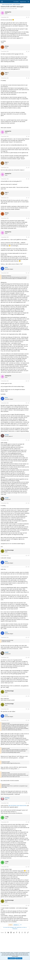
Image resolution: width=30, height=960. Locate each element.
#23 (28, 822)
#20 (28, 709)
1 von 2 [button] (10, 924)
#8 (28, 218)
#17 (28, 637)
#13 (28, 440)
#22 (28, 803)
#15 (28, 555)
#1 (28, 17)
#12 (28, 403)
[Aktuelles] (28, 1)
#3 (28, 78)
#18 (28, 657)
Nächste (16, 924)
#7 (28, 197)
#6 (28, 178)
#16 (28, 566)
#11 (28, 381)
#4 (28, 136)
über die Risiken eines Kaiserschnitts (17, 805)
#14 (28, 503)
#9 (28, 237)
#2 (28, 51)
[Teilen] (27, 17)
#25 (28, 905)
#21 (28, 720)
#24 (28, 866)
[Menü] (2, 1)
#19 (28, 696)
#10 (28, 273)
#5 (28, 167)
